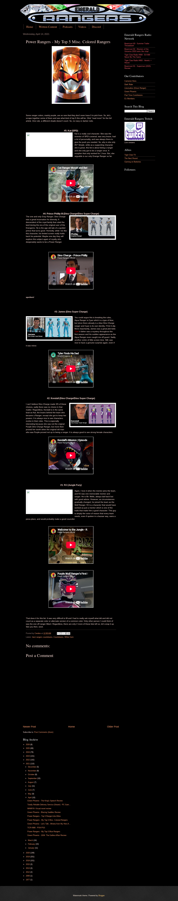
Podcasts (68, 27)
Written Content (48, 27)
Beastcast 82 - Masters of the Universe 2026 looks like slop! (136, 50)
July (30, 786)
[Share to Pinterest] (68, 633)
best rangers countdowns (42, 637)
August (31, 782)
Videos (82, 27)
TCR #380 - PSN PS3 (36, 828)
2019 (28, 857)
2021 (28, 764)
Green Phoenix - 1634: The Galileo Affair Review (46, 835)
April (30, 797)
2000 (28, 876)
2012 (28, 872)
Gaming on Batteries (132, 162)
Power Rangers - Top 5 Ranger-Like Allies (44, 816)
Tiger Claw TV (130, 155)
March (31, 840)
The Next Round (131, 158)
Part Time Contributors (133, 95)
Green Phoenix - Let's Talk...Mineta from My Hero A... (49, 824)
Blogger (101, 895)
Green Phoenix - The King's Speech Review (45, 801)
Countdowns (58, 637)
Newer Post (29, 726)
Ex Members (129, 99)
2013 (28, 868)
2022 (28, 760)
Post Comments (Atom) (43, 732)
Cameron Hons (130, 81)
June (30, 790)
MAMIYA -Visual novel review (39, 808)
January (31, 848)
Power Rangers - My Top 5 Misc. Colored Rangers (47, 820)
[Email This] (58, 633)
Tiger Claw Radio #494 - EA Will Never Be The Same (137, 56)
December (32, 767)
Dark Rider (128, 84)
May (30, 794)
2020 (28, 853)
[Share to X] (63, 633)
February (32, 844)
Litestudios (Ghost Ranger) (135, 88)
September (32, 778)
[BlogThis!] (61, 633)
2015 (28, 864)
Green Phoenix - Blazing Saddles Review (43, 812)
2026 (28, 744)
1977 (28, 880)
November (32, 771)
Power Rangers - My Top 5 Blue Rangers (43, 831)
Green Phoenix (130, 92)
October (31, 774)
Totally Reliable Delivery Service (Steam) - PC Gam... (49, 805)
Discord (96, 27)
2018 (28, 860)
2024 (28, 752)
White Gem (69, 637)
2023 (28, 756)
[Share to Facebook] (66, 633)
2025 (28, 748)
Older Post (113, 726)
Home (29, 27)
